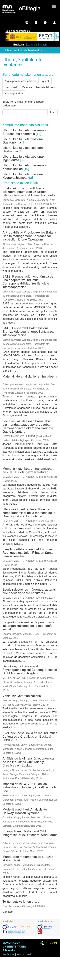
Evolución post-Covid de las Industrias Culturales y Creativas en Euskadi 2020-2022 (29, 736)
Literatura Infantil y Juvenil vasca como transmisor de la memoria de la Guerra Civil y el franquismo (28, 512)
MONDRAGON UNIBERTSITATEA (14, 944)
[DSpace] (49, 943)
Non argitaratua (13, 93)
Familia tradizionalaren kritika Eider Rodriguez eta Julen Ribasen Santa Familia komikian (28, 552)
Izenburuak (11, 87)
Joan (52, 112)
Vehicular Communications (21, 695)
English (42, 44)
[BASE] (24, 926)
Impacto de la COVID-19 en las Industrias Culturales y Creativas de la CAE (29, 787)
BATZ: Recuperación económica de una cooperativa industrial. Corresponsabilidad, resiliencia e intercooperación (28, 281)
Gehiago (7, 911)
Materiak (27, 87)
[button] (36, 23)
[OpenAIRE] (10, 926)
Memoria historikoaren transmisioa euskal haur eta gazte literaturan (27, 470)
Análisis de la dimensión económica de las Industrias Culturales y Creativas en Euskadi (28, 761)
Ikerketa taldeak (45, 87)
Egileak (45, 81)
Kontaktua (8, 954)
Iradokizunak (24, 954)
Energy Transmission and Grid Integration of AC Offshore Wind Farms (30, 833)
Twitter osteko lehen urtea (20, 901)
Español (31, 44)
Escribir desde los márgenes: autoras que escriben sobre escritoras (29, 591)
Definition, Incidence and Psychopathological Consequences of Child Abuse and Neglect (29, 669)
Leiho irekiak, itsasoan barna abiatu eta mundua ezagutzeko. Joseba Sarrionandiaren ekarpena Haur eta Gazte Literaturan (27, 426)
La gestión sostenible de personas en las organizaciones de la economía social (29, 625)
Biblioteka (8, 950)
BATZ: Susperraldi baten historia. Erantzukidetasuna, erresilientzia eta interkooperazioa (28, 331)
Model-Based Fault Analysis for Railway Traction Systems (24, 811)
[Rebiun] (40, 931)
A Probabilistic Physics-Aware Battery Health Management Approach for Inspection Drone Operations (29, 235)
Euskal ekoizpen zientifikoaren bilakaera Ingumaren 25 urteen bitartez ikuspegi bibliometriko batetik (28, 191)
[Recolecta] (14, 931)
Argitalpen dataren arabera (20, 81)
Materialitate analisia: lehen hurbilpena (29, 376)
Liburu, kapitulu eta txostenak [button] (22, 50)
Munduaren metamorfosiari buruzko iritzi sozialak (28, 858)
